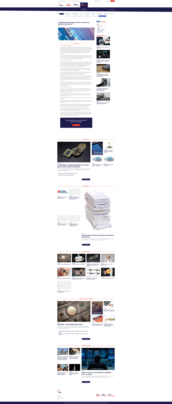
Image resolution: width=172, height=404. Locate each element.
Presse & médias (86, 13)
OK (108, 402)
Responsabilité (106, 13)
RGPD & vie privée (67, 13)
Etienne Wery (64, 25)
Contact (58, 399)
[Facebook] (107, 1)
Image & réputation (75, 13)
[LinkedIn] (109, 1)
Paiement (61, 13)
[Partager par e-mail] (100, 21)
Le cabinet (58, 395)
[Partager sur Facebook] (97, 21)
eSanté (81, 13)
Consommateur (99, 13)
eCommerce (93, 13)
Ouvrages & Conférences (60, 397)
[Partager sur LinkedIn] (98, 21)
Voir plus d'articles (86, 179)
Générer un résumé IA (76, 43)
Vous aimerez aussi (101, 35)
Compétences (59, 396)
